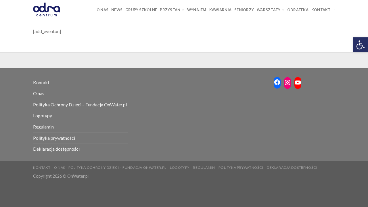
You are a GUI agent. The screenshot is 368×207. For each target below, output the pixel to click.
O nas (38, 93)
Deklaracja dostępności (56, 149)
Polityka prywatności (54, 138)
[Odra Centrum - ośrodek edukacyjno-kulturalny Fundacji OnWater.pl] (46, 9)
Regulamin (43, 126)
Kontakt (41, 82)
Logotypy (42, 115)
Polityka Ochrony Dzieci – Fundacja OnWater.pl (80, 104)
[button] (360, 44)
